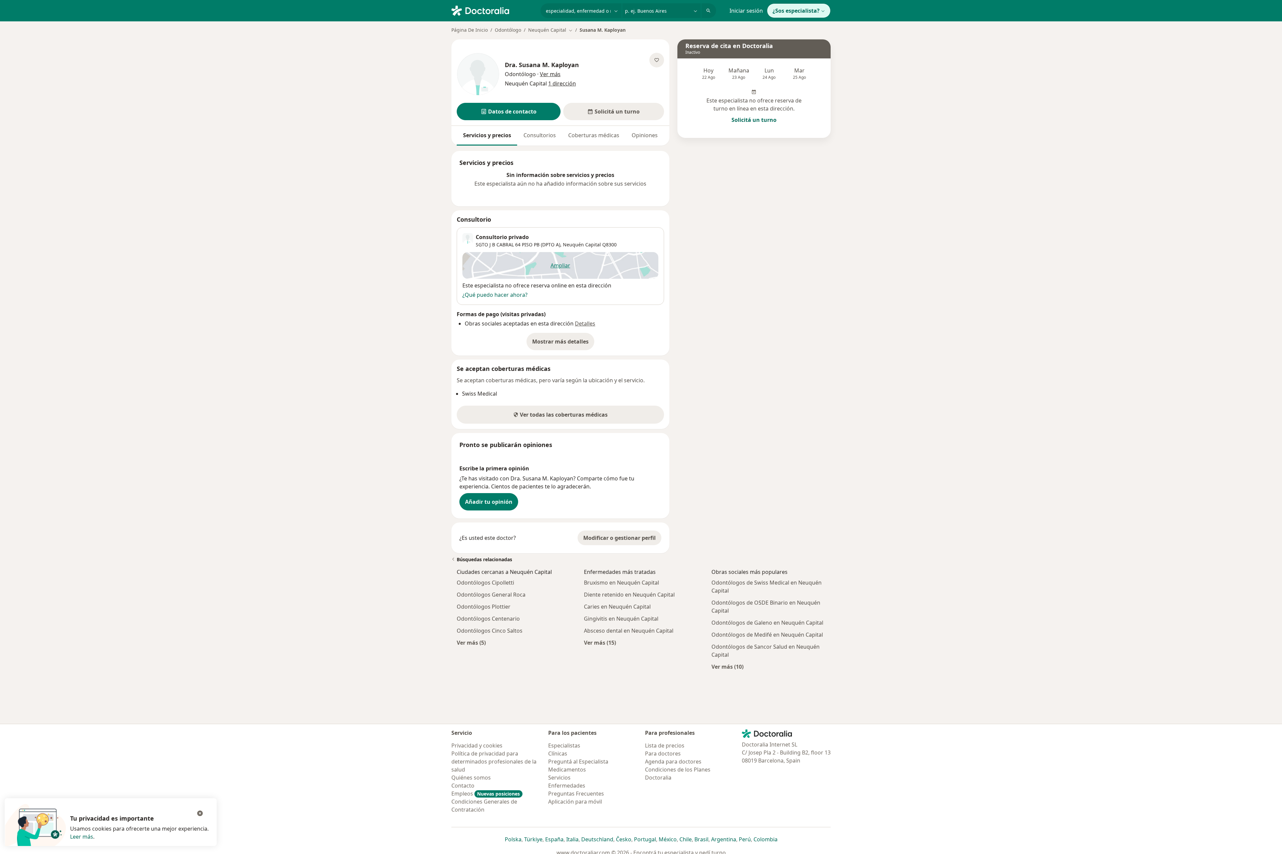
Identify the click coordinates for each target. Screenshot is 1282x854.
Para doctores (663, 753)
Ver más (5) (471, 642)
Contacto (462, 785)
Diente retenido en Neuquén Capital (629, 594)
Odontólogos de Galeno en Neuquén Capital (767, 622)
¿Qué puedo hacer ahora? (494, 294)
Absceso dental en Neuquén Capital (628, 630)
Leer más (81, 836)
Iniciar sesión (746, 10)
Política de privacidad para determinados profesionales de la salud (494, 761)
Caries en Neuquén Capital (617, 606)
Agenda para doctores (673, 761)
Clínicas (557, 753)
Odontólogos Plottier (483, 606)
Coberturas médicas (593, 135)
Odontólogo (508, 30)
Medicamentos (567, 769)
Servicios (559, 777)
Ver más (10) (727, 666)
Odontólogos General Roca (491, 594)
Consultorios (539, 135)
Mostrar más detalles (563, 343)
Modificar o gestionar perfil (619, 538)
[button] (509, 111)
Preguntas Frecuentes (576, 793)
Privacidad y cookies (476, 745)
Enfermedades (566, 785)
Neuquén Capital (582, 244)
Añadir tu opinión (488, 501)
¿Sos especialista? (796, 10)
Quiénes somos (471, 777)
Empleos (485, 793)
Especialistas (564, 745)
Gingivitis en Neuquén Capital (621, 618)
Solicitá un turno (754, 120)
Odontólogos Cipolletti (485, 582)
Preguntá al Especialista (578, 761)
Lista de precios (664, 745)
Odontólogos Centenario (488, 618)
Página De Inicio (469, 30)
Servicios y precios (487, 135)
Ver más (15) (600, 642)
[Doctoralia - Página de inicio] (493, 10)
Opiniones (645, 135)
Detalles (585, 323)
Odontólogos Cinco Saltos (489, 630)
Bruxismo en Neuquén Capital (621, 582)
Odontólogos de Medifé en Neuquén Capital (767, 634)
